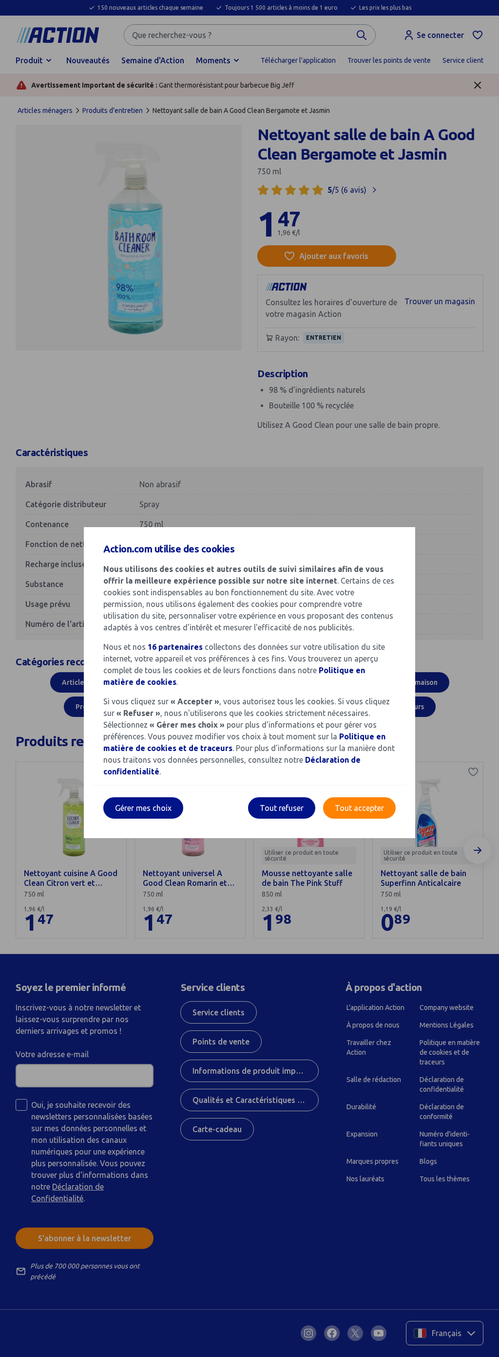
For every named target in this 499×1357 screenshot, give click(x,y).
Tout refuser (282, 808)
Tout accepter (359, 808)
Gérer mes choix (143, 808)
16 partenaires (175, 646)
